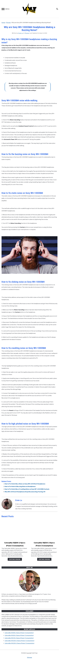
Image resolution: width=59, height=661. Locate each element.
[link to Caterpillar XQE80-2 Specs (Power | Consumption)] (15, 530)
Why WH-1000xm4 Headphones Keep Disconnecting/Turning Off (25, 491)
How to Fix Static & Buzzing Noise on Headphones (20, 486)
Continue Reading (14, 559)
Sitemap (29, 657)
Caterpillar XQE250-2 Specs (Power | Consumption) (19, 640)
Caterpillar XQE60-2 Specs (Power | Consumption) (19, 635)
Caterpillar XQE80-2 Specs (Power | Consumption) (19, 633)
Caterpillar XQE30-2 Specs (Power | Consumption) (19, 638)
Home (3, 22)
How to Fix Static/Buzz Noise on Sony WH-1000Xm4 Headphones (25, 484)
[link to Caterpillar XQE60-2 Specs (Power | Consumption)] (44, 530)
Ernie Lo (20, 33)
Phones (8, 22)
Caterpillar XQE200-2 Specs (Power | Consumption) (19, 643)
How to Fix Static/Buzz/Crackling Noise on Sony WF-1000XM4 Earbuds (27, 489)
